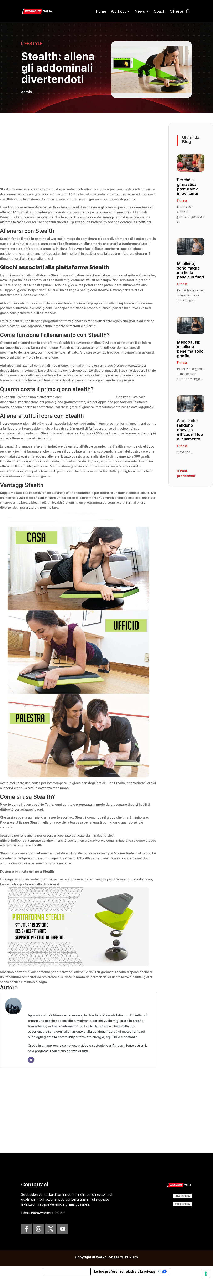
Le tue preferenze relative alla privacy (125, 1271)
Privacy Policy (182, 1195)
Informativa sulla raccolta (66, 1271)
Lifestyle (32, 43)
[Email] (31, 1060)
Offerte (176, 11)
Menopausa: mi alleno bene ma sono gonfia (190, 349)
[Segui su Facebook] (26, 1229)
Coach (159, 11)
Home (101, 11)
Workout (118, 11)
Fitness (182, 200)
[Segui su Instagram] (38, 1229)
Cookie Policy (182, 1203)
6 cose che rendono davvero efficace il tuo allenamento (190, 429)
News (140, 11)
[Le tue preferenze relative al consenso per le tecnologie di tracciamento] (206, 1274)
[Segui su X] (50, 1229)
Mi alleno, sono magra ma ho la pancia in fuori (190, 270)
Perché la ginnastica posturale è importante (187, 187)
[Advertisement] (78, 152)
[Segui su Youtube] (62, 1229)
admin (26, 92)
